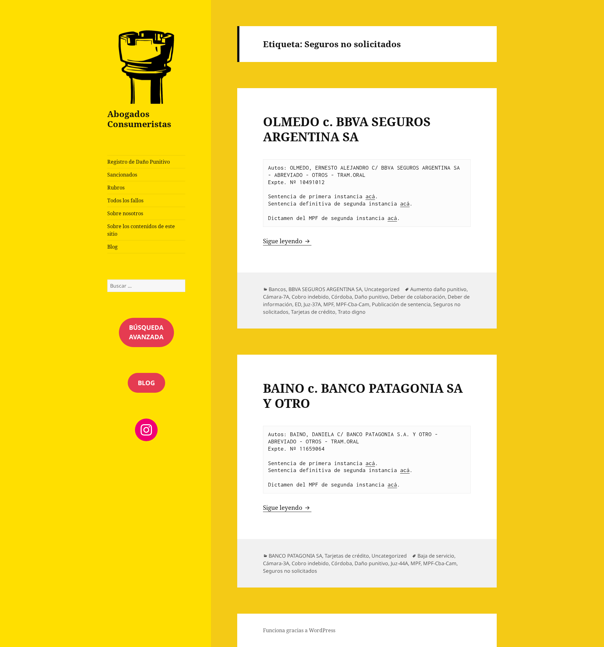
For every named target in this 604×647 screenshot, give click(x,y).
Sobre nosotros (125, 213)
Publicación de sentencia (401, 304)
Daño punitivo (371, 296)
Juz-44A (399, 563)
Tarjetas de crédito (313, 311)
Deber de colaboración (418, 296)
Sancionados (122, 174)
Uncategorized (382, 289)
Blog (112, 246)
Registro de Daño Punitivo (138, 161)
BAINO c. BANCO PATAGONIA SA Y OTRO (363, 395)
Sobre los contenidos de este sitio (141, 230)
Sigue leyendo (287, 241)
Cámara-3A (276, 563)
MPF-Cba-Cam (352, 304)
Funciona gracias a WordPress (299, 630)
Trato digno (352, 311)
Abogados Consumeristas (139, 119)
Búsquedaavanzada (146, 332)
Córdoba (341, 296)
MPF (328, 304)
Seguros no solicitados (290, 570)
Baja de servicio (435, 555)
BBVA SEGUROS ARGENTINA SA (325, 289)
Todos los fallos (125, 200)
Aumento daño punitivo (438, 289)
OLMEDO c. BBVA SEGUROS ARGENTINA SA (347, 129)
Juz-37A (312, 304)
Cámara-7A (276, 296)
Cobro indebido (310, 296)
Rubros (116, 187)
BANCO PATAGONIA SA (295, 555)
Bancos (277, 289)
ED (298, 304)
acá (370, 196)
